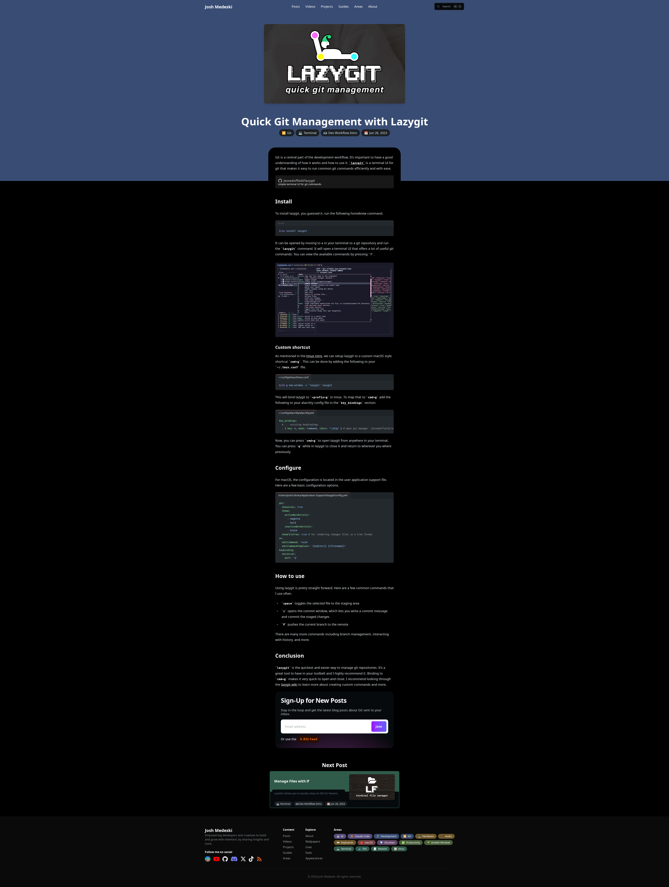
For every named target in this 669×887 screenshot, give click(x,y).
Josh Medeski (218, 7)
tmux (399, 848)
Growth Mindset (438, 842)
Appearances (314, 858)
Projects (327, 6)
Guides (344, 6)
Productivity (411, 842)
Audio (446, 836)
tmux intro (314, 356)
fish (362, 848)
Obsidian (387, 842)
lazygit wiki (289, 684)
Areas (358, 6)
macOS (366, 842)
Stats (308, 853)
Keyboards (345, 842)
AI (340, 836)
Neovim (380, 848)
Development (386, 836)
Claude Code (360, 836)
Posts (296, 6)
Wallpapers (312, 841)
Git (407, 836)
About (372, 6)
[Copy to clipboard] (389, 230)
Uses (308, 847)
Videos (310, 6)
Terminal (344, 848)
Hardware (426, 836)
